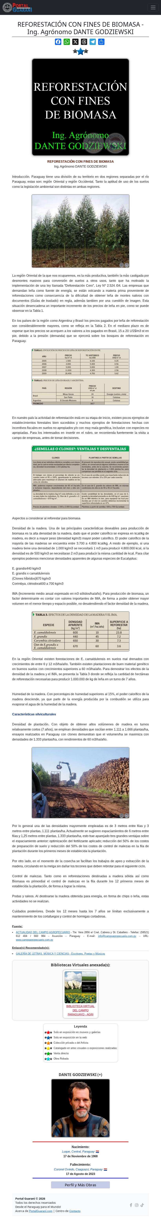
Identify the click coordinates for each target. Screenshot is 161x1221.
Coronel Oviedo (64, 1169)
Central (76, 1151)
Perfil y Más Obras (80, 1184)
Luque (66, 1151)
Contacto (74, 1211)
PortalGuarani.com (40, 1211)
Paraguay (88, 1151)
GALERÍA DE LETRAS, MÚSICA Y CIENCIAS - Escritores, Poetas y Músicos (60, 953)
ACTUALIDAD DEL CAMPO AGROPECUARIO (43, 932)
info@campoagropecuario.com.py (117, 936)
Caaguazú (82, 1169)
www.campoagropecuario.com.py (34, 939)
